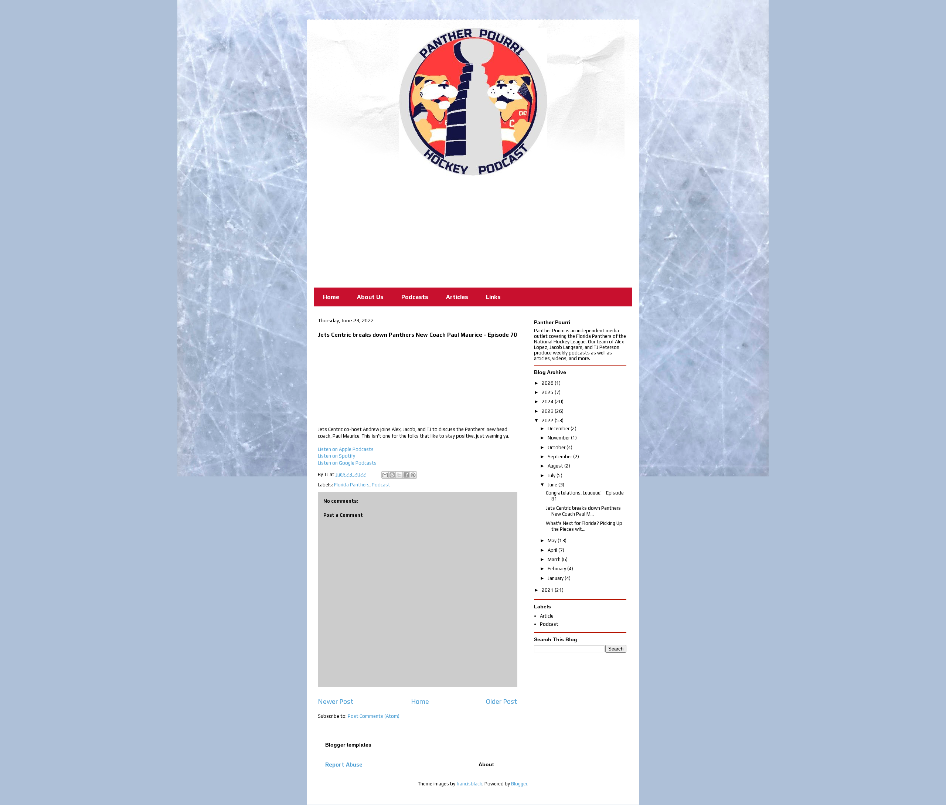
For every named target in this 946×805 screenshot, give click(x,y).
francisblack (469, 784)
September (560, 456)
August (556, 466)
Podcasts (414, 296)
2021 (548, 590)
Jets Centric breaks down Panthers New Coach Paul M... (583, 511)
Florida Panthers (352, 485)
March (555, 559)
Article (547, 616)
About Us (370, 296)
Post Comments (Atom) (373, 716)
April (553, 550)
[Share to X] (399, 475)
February (557, 568)
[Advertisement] (473, 231)
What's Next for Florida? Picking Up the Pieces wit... (584, 526)
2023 (548, 411)
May (553, 540)
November (559, 438)
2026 (548, 383)
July (552, 475)
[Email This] (385, 475)
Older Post (501, 701)
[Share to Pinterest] (413, 475)
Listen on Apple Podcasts (346, 449)
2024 (548, 401)
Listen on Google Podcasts (347, 463)
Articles (457, 296)
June (553, 485)
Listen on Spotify (336, 456)
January (556, 578)
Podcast (381, 485)
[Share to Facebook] (406, 475)
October (557, 447)
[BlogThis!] (392, 475)
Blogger (519, 784)
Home (331, 296)
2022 (548, 420)
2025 (548, 392)
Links (493, 296)
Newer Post (336, 701)
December (559, 428)
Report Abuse (344, 764)
